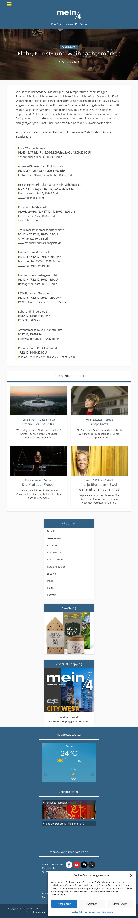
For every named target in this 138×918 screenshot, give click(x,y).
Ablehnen (92, 903)
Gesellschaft (29, 420)
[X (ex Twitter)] (91, 864)
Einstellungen (120, 903)
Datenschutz (94, 911)
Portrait (109, 420)
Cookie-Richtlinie (79, 911)
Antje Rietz (99, 424)
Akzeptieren (64, 903)
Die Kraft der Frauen (38, 484)
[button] (131, 875)
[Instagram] (84, 864)
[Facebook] (69, 864)
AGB (28, 911)
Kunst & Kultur (69, 46)
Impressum (107, 911)
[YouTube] (76, 864)
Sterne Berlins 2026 (38, 424)
